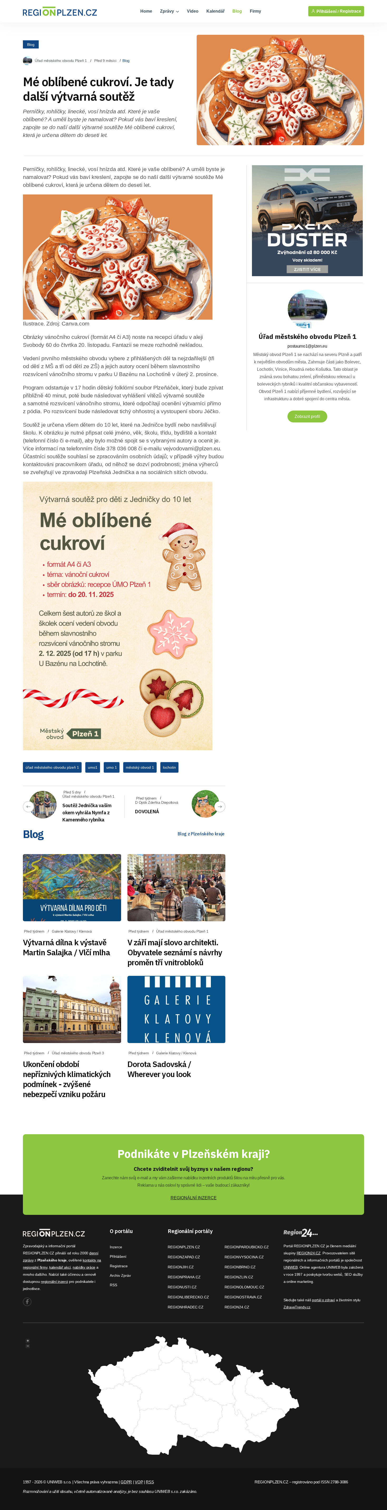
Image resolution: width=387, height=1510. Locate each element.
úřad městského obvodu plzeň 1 (52, 767)
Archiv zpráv (120, 1275)
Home (146, 11)
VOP (139, 1482)
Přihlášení (118, 1256)
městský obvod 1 (140, 767)
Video (193, 11)
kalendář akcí (60, 1267)
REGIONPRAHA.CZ (184, 1277)
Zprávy (167, 11)
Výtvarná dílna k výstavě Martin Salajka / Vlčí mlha (66, 947)
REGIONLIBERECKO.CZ (188, 1297)
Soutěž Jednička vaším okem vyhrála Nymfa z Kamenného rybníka (86, 812)
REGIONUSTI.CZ (182, 1287)
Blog (237, 11)
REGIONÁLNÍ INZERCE (194, 1198)
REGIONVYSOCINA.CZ (244, 1257)
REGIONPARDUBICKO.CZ (247, 1247)
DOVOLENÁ (147, 811)
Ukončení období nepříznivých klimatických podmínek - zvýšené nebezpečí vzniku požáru (67, 1079)
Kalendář (215, 11)
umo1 (92, 767)
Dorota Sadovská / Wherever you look (159, 1069)
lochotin (169, 767)
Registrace (350, 11)
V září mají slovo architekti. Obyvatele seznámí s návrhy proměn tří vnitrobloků (174, 952)
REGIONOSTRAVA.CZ (243, 1297)
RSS (113, 1285)
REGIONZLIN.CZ (239, 1277)
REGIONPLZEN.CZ (184, 1247)
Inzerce (116, 1247)
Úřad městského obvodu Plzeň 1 (61, 61)
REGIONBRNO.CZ (240, 1267)
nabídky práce (84, 1267)
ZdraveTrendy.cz (297, 1307)
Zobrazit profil (307, 416)
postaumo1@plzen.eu (307, 346)
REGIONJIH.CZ (181, 1267)
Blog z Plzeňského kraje (201, 833)
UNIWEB (290, 1267)
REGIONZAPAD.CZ (184, 1257)
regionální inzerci (54, 1281)
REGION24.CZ (237, 1307)
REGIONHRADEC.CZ (186, 1307)
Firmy (255, 11)
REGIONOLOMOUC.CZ (244, 1287)
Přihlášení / (327, 11)
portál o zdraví (323, 1300)
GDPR (126, 1482)
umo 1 (111, 767)
